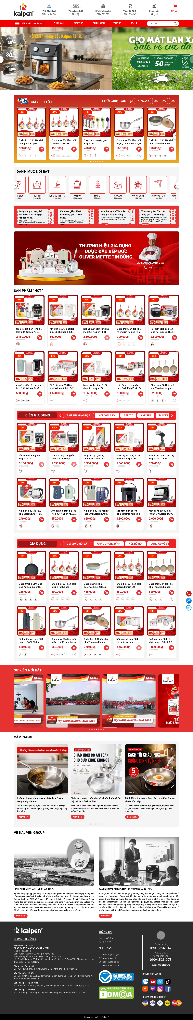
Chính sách (99, 23)
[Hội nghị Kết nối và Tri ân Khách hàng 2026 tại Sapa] (41, 701)
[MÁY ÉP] (66, 187)
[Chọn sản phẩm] (41, 149)
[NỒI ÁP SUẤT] (106, 187)
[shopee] (145, 988)
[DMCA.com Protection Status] (118, 992)
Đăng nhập (154, 11)
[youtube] (153, 981)
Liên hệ (133, 23)
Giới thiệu (79, 23)
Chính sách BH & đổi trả (109, 962)
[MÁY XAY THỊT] (167, 187)
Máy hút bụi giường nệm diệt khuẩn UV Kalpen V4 (94, 458)
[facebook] (168, 988)
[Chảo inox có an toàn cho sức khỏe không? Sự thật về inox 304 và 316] (96, 769)
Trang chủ (59, 23)
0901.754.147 (130, 13)
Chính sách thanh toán (109, 965)
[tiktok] (168, 981)
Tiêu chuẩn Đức (49, 13)
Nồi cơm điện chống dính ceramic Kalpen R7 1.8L (128, 513)
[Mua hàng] (39, 337)
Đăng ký (154, 14)
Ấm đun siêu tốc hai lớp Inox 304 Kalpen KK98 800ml (62, 332)
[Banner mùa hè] (96, 258)
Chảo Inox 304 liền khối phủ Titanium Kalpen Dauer (163, 388)
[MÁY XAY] (86, 187)
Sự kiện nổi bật (105, 942)
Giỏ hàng (175, 11)
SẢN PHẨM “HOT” (28, 291)
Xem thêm (23, 817)
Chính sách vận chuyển (109, 955)
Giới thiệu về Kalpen (107, 938)
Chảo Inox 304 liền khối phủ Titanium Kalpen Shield (161, 143)
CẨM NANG (23, 737)
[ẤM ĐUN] (45, 187)
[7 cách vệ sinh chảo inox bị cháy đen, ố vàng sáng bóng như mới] (42, 769)
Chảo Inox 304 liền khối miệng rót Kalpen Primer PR (31, 143)
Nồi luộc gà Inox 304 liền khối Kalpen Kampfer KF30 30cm (127, 642)
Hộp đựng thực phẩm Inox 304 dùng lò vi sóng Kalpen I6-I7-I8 (130, 388)
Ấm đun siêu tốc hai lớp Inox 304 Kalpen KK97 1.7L (28, 388)
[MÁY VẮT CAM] (146, 187)
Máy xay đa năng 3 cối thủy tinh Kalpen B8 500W (95, 388)
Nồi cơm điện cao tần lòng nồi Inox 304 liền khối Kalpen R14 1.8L (162, 332)
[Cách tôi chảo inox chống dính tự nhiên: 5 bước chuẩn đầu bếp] (150, 769)
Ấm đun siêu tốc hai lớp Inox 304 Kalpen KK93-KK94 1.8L (63, 513)
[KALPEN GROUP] (24, 10)
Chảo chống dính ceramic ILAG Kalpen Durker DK (95, 587)
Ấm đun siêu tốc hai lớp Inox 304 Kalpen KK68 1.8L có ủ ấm (96, 513)
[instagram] (160, 988)
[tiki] (160, 981)
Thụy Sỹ (76, 13)
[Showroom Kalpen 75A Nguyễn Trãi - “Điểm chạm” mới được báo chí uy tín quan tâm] (96, 701)
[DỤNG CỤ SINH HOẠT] (25, 187)
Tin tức (117, 23)
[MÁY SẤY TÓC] (126, 187)
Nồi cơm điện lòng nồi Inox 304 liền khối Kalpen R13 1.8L (62, 458)
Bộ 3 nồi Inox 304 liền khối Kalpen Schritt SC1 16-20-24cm (62, 388)
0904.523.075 (103, 13)
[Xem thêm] (139, 156)
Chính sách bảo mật (108, 958)
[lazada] (153, 988)
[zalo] (145, 981)
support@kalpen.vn (161, 965)
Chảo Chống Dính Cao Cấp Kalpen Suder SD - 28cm (31, 587)
